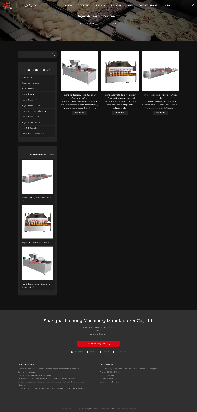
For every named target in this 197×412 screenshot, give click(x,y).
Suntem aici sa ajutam (96, 344)
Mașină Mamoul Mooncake (33, 123)
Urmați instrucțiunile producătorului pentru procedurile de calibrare (46, 379)
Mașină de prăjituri (29, 100)
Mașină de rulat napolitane (33, 134)
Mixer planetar (28, 77)
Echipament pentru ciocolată (34, 111)
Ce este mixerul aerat (27, 372)
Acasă (68, 5)
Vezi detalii (79, 113)
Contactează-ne (148, 5)
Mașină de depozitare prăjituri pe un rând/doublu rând (36, 285)
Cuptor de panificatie (30, 83)
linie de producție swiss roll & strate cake (36, 199)
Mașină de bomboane (30, 106)
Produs (100, 5)
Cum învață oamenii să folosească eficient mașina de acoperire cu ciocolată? (49, 369)
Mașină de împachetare (31, 128)
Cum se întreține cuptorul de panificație (34, 375)
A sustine (116, 5)
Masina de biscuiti (29, 89)
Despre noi (84, 5)
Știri (130, 5)
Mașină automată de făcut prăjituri (36, 242)
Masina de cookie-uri (30, 117)
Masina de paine (28, 94)
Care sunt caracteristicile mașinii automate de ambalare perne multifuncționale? (51, 388)
